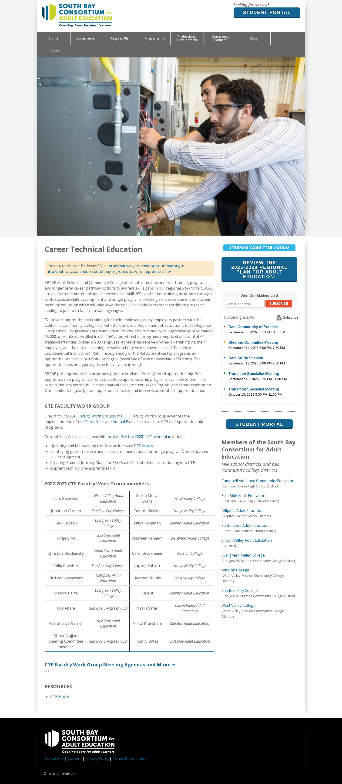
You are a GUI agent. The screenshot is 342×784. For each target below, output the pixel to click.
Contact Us (54, 758)
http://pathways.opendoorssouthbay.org (144, 265)
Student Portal (267, 12)
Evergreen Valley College (243, 555)
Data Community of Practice (253, 327)
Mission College (235, 570)
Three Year (94, 421)
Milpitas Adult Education (242, 510)
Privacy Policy (97, 758)
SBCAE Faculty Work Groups (90, 416)
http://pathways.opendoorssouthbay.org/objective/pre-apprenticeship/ (109, 271)
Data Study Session (245, 358)
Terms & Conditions (130, 758)
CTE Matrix (144, 445)
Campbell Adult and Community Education (257, 480)
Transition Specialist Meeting (253, 374)
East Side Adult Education (243, 495)
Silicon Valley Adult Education (246, 540)
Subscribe (290, 317)
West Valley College (238, 605)
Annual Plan (123, 421)
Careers (74, 758)
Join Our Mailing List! (259, 295)
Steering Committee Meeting (253, 342)
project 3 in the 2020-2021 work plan (139, 436)
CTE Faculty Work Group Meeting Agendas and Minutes (111, 664)
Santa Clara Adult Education (245, 525)
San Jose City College (239, 590)
